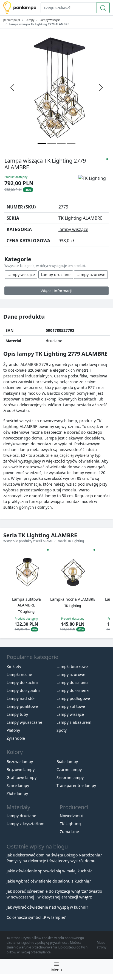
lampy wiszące (73, 229)
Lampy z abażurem (73, 722)
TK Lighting (70, 823)
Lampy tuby (17, 714)
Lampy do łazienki (72, 690)
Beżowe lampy (20, 761)
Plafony (13, 730)
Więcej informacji (56, 290)
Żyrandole (16, 738)
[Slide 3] (71, 143)
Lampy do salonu (72, 682)
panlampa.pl (11, 20)
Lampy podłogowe (73, 698)
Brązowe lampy (21, 769)
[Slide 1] (51, 143)
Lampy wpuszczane (24, 722)
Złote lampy (17, 793)
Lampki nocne (19, 674)
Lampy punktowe (22, 706)
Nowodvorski (71, 815)
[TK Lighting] (93, 182)
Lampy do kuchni (22, 682)
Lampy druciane (55, 274)
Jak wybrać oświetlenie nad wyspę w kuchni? (47, 907)
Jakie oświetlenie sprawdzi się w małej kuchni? (49, 870)
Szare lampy (18, 785)
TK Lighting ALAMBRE (80, 218)
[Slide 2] (61, 143)
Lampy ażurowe (91, 274)
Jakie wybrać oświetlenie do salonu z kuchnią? (49, 881)
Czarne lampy (69, 769)
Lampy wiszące (50, 20)
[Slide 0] (42, 143)
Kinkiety (14, 666)
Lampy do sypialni (23, 690)
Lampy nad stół (21, 698)
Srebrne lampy (70, 777)
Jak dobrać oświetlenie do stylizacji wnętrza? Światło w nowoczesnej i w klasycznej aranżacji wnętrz (54, 894)
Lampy (30, 20)
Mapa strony (101, 944)
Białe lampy (67, 761)
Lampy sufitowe (70, 706)
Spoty (61, 730)
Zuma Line (69, 831)
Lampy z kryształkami (26, 823)
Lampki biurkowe (72, 666)
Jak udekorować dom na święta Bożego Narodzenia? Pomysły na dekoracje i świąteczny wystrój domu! (54, 857)
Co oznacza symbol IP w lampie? (36, 917)
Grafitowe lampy (21, 777)
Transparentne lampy (76, 785)
